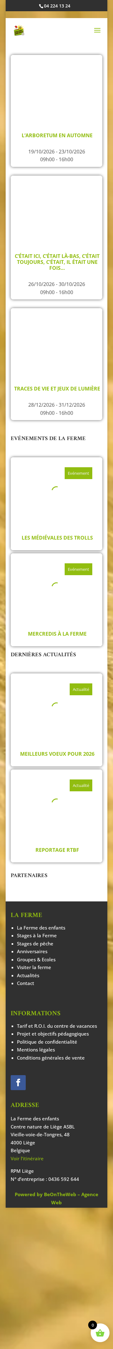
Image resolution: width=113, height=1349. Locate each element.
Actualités (28, 975)
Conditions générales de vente (51, 1058)
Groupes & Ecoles (36, 959)
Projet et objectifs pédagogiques (53, 1034)
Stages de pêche (35, 943)
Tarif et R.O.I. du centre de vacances (57, 1026)
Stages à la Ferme (37, 935)
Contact (25, 983)
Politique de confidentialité (47, 1042)
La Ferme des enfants (41, 927)
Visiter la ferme (34, 967)
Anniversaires (32, 951)
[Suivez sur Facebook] (18, 1082)
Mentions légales (36, 1049)
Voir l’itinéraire (27, 1158)
